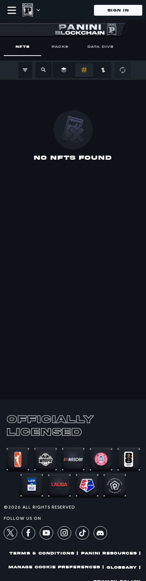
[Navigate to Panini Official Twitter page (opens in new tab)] (10, 534)
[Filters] (25, 70)
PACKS (60, 46)
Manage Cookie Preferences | (56, 567)
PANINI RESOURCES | (111, 553)
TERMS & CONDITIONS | (43, 553)
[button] (100, 534)
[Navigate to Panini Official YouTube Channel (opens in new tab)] (46, 534)
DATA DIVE (100, 46)
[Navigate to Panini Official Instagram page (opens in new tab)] (64, 534)
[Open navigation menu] (12, 10)
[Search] (44, 70)
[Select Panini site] (38, 10)
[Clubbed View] (64, 70)
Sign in (118, 10)
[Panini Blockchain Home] (27, 10)
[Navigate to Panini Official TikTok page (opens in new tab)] (82, 538)
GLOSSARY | (124, 567)
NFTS (23, 46)
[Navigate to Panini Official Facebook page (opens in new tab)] (28, 534)
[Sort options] (103, 70)
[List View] (84, 70)
